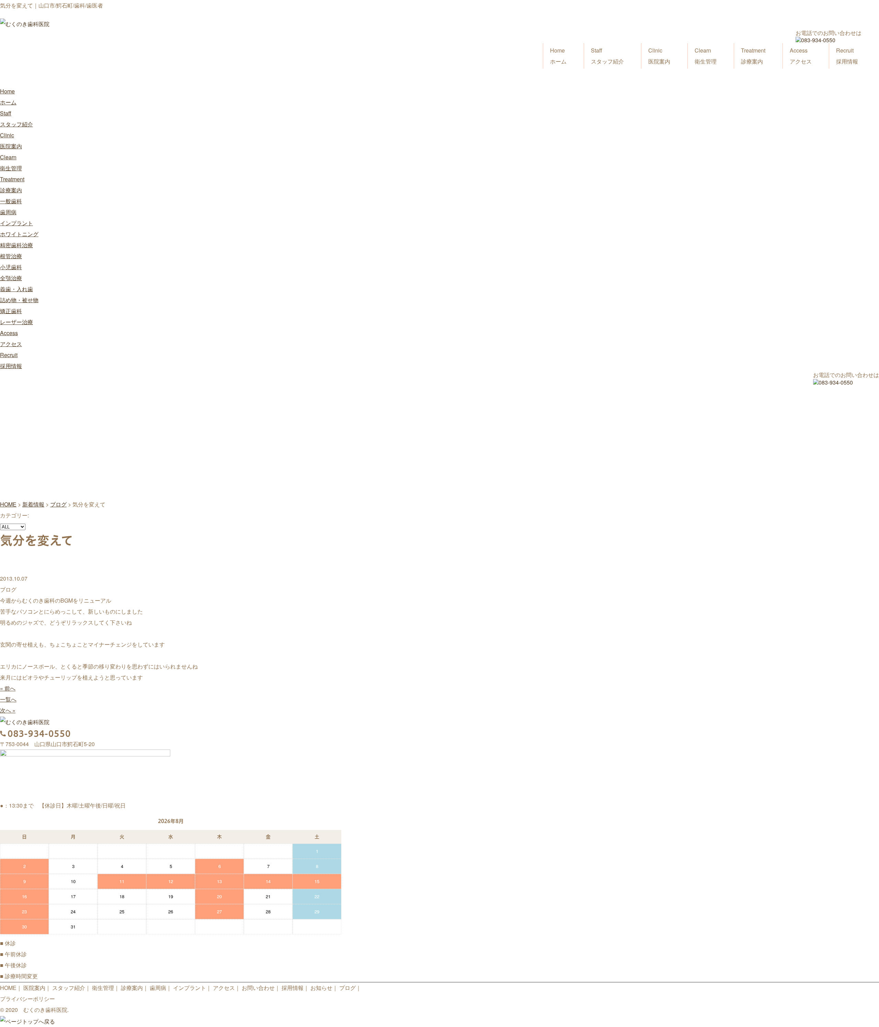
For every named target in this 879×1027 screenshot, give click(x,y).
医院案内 (659, 55)
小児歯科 (11, 267)
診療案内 (753, 55)
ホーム (558, 55)
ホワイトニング (19, 234)
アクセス (801, 55)
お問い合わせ (258, 988)
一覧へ (8, 699)
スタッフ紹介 (607, 55)
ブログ (347, 988)
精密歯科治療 (16, 245)
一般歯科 (11, 201)
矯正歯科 (11, 311)
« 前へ (7, 688)
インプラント (16, 223)
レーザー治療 (16, 322)
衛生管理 (706, 55)
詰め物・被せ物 (19, 300)
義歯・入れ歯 (16, 289)
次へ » (7, 710)
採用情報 (847, 55)
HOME (8, 988)
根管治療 (11, 256)
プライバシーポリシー (27, 999)
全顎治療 (11, 278)
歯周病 (8, 212)
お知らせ (321, 988)
